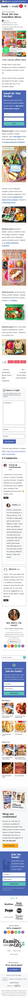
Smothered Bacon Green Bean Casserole (6, 375)
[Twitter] (22, 646)
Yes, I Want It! (13, 969)
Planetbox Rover (9, 203)
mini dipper (18, 137)
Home (9, 950)
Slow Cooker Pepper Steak (7, 776)
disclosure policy (8, 29)
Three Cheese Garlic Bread (6, 735)
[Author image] (3, 21)
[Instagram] (8, 646)
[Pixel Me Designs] (17, 985)
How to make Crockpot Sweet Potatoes (7, 716)
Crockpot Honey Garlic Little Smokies (21, 374)
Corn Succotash (18, 734)
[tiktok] (19, 646)
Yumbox (14, 300)
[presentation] (7, 708)
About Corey (17, 950)
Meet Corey (13, 641)
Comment (8, 403)
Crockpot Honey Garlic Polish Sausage (20, 716)
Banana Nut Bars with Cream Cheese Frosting (20, 758)
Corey (7, 20)
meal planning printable (15, 1)
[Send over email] (23, 361)
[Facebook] (5, 646)
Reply (6, 497)
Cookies (25, 979)
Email (6, 436)
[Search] (24, 657)
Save (14, 123)
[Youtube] (15, 646)
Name (6, 429)
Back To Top (13, 982)
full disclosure (22, 995)
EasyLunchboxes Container (14, 142)
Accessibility (18, 979)
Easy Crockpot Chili (19, 775)
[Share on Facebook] (17, 361)
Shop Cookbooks (9, 845)
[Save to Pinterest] (11, 361)
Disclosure (11, 979)
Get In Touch (14, 954)
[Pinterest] (12, 646)
